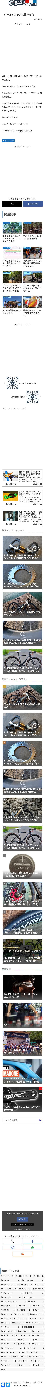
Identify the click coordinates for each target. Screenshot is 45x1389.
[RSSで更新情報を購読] (22, 1253)
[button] (40, 1120)
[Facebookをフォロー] (32, 1241)
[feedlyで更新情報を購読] (32, 1247)
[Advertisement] (22, 48)
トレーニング (9, 140)
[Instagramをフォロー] (12, 1247)
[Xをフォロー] (12, 1241)
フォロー (23, 1219)
